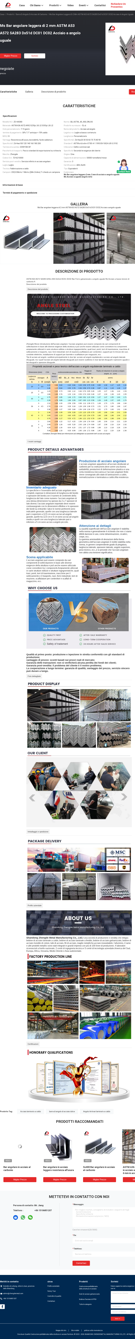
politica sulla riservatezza (93, 1330)
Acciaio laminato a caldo (30, 1111)
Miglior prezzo (10, 56)
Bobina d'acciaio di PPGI (87, 1299)
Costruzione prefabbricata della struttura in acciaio (88, 1287)
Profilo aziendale (53, 1286)
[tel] (37, 1217)
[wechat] (30, 1217)
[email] (15, 1217)
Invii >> (117, 1319)
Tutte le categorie (85, 1304)
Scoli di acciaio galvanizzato (89, 1294)
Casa (2, 14)
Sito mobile (75, 1330)
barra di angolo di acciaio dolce (62, 1111)
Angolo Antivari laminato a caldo (96, 1111)
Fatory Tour (51, 1291)
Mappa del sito (61, 1330)
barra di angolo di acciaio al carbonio (31, 14)
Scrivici (34, 56)
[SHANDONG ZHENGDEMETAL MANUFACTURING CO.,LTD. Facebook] (2, 1306)
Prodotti (10, 14)
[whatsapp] (23, 1217)
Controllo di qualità (54, 1296)
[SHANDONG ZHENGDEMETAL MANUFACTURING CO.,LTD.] (8, 5)
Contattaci (81, 1263)
